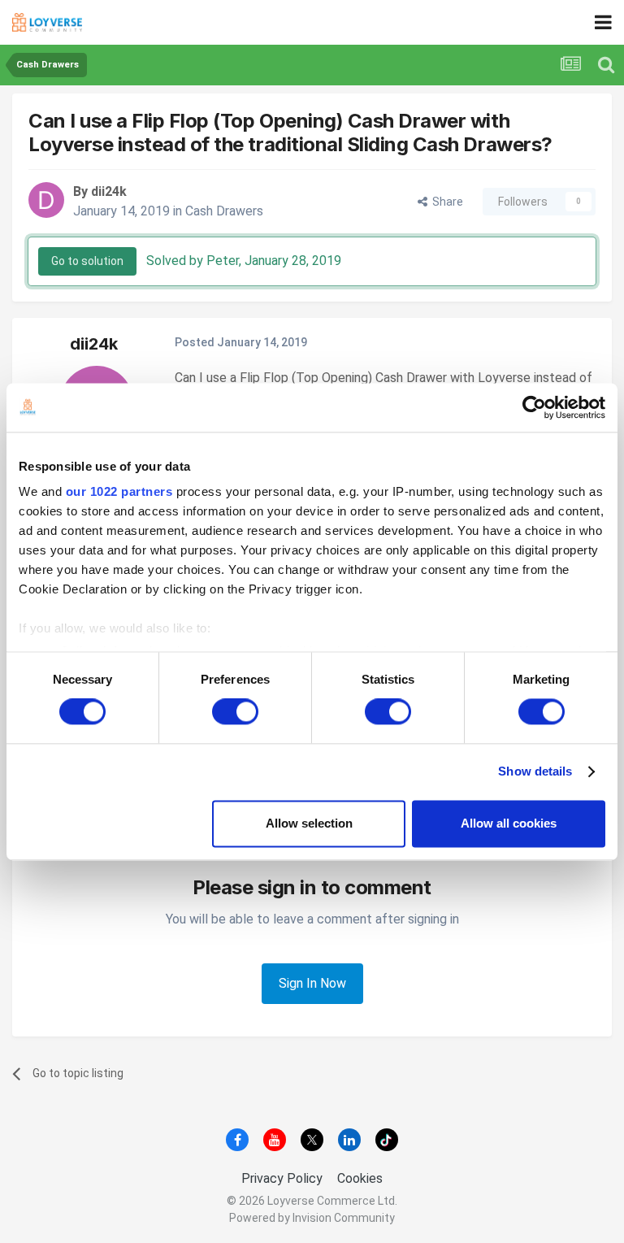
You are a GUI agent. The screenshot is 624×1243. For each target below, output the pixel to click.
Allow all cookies (509, 823)
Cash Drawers (224, 211)
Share (445, 201)
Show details (535, 772)
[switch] (235, 712)
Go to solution (87, 260)
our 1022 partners (119, 491)
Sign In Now (312, 983)
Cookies (360, 1178)
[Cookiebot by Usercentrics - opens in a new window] (534, 407)
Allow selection (309, 823)
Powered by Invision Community (312, 1217)
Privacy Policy (282, 1178)
